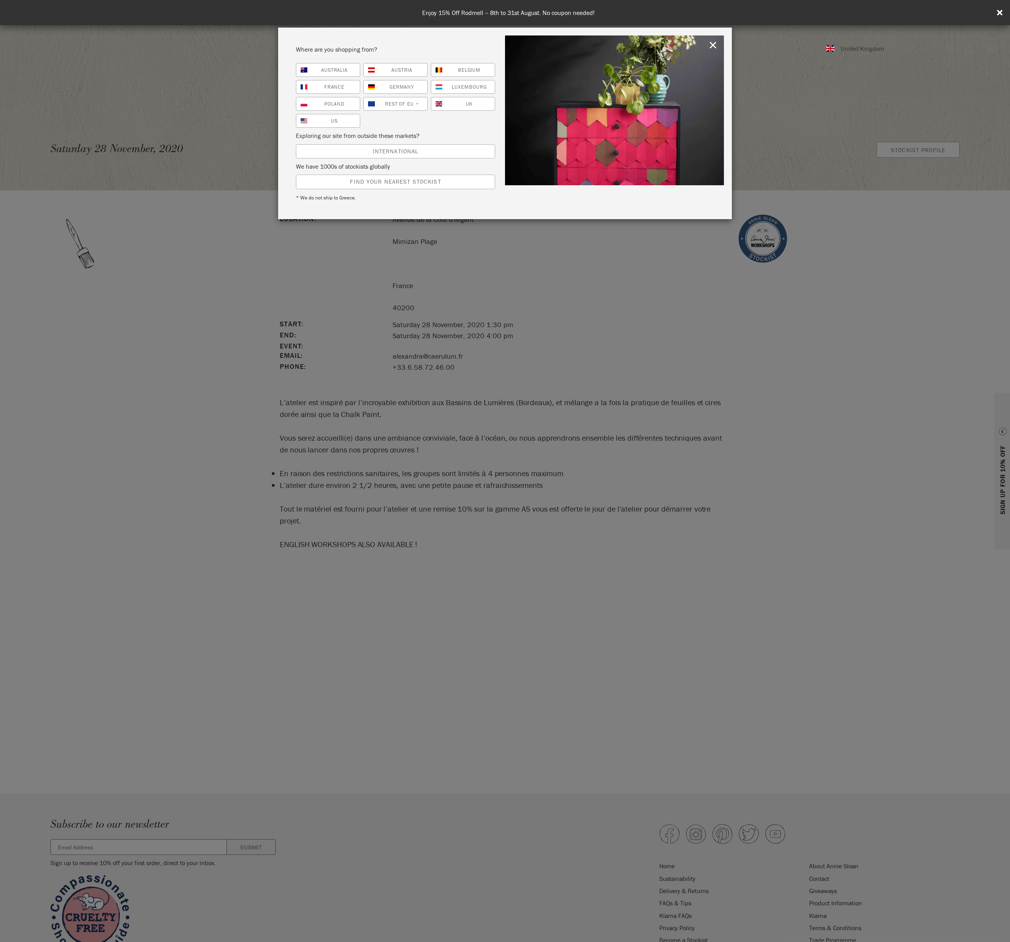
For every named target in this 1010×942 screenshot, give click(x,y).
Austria (401, 70)
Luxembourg (469, 87)
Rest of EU (402, 104)
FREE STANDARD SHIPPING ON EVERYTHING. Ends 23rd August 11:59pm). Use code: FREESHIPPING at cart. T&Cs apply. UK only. (508, 13)
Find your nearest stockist (395, 181)
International (396, 151)
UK (469, 104)
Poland (334, 104)
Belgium (469, 70)
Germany (402, 87)
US (334, 120)
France (334, 87)
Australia (334, 70)
